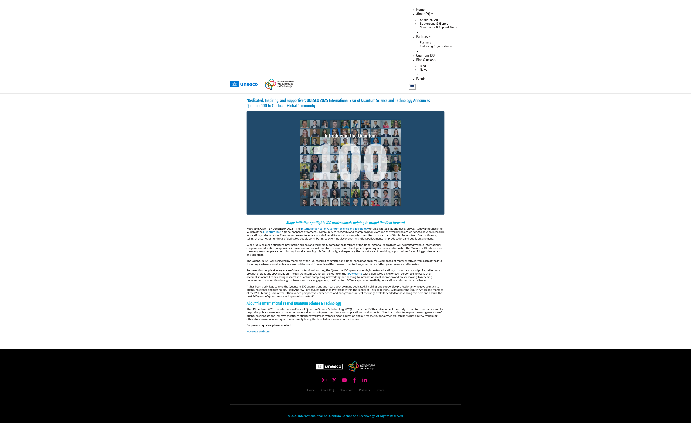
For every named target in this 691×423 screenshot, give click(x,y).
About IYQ (423, 14)
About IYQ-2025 (430, 19)
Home (420, 9)
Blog (423, 65)
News (423, 69)
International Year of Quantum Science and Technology (335, 228)
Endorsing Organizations (436, 46)
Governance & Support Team (438, 27)
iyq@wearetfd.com (258, 331)
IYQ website (354, 273)
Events (420, 79)
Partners (422, 36)
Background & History (434, 23)
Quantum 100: (272, 231)
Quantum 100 (425, 55)
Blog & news (424, 60)
